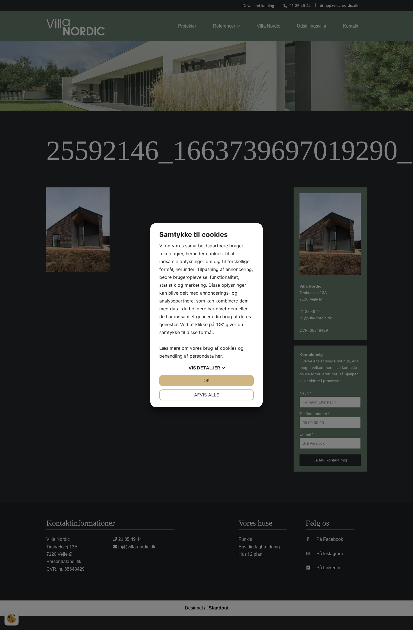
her (218, 356)
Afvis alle (206, 395)
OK (206, 380)
